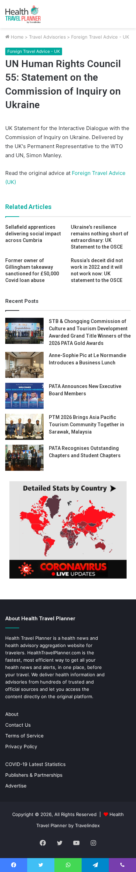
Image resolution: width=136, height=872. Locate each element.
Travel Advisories (47, 37)
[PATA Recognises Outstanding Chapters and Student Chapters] (24, 458)
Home (16, 37)
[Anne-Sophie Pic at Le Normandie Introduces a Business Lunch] (24, 365)
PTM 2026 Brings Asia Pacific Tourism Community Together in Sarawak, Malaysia (86, 424)
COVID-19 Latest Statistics (35, 764)
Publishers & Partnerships (33, 775)
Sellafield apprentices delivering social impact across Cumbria (33, 233)
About (11, 714)
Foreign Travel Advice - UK (100, 37)
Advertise (16, 786)
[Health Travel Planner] (33, 14)
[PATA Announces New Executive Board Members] (24, 396)
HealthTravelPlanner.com (54, 652)
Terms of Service (24, 735)
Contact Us (18, 725)
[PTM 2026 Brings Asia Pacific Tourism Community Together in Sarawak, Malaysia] (24, 427)
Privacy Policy (21, 746)
